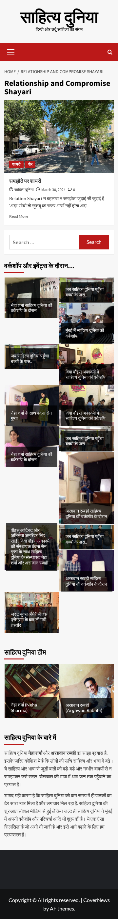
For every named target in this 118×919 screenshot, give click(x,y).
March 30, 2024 (53, 190)
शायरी (16, 164)
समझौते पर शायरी (25, 181)
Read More (18, 216)
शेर (30, 164)
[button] (10, 51)
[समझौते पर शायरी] (59, 136)
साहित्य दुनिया (59, 17)
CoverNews (96, 900)
